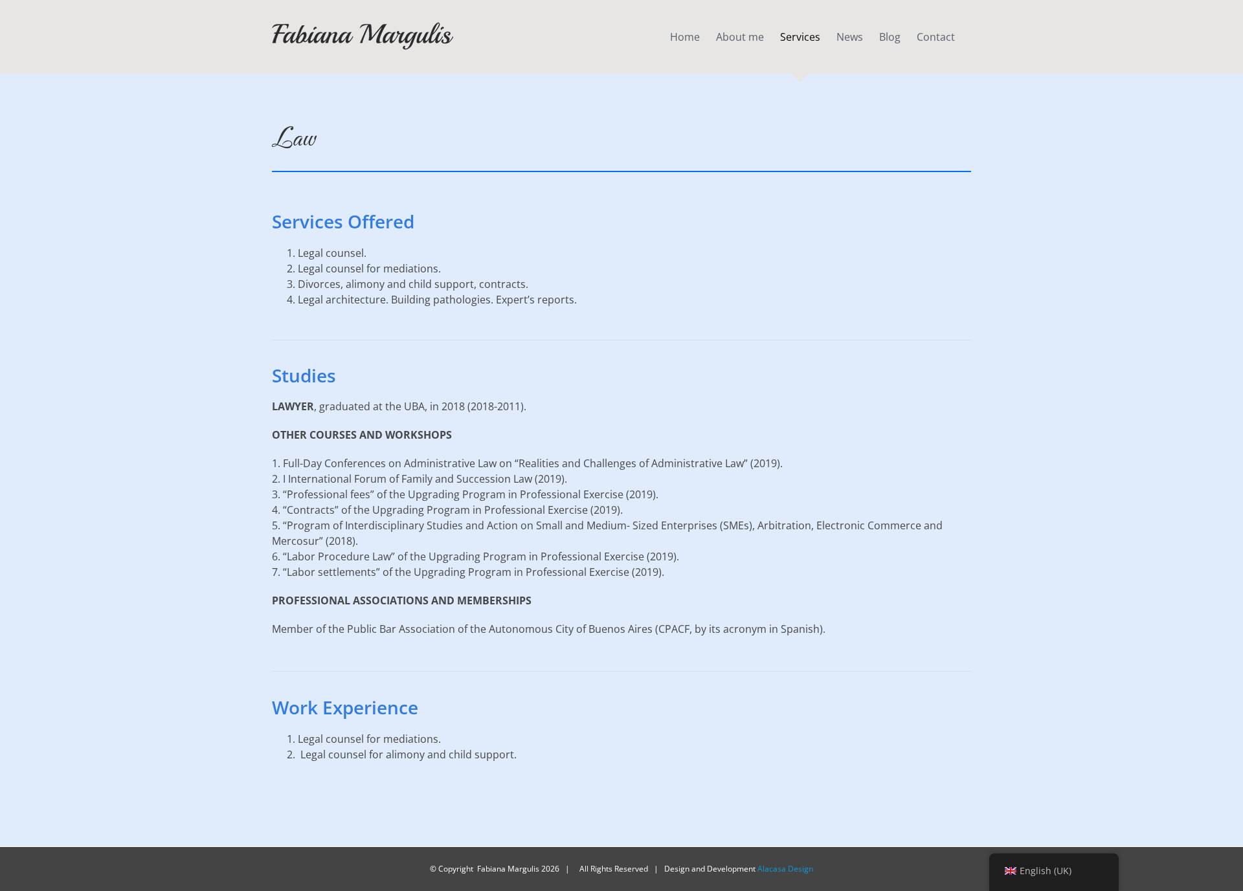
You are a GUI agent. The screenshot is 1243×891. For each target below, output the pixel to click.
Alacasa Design (785, 868)
